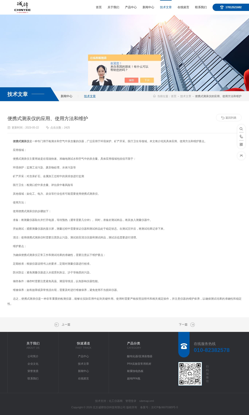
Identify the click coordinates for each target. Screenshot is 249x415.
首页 (99, 7)
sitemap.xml (146, 400)
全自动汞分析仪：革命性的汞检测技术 (192, 325)
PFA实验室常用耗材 (139, 363)
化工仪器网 (115, 400)
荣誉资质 (33, 371)
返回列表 (230, 117)
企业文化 (33, 363)
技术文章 (166, 7)
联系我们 (201, 7)
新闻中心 (148, 7)
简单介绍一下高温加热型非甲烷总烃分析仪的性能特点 (57, 325)
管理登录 (130, 400)
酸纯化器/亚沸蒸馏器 (139, 356)
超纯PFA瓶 (133, 378)
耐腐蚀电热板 (135, 371)
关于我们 (113, 7)
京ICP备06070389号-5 (164, 407)
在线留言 (183, 7)
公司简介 (33, 356)
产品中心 (131, 7)
